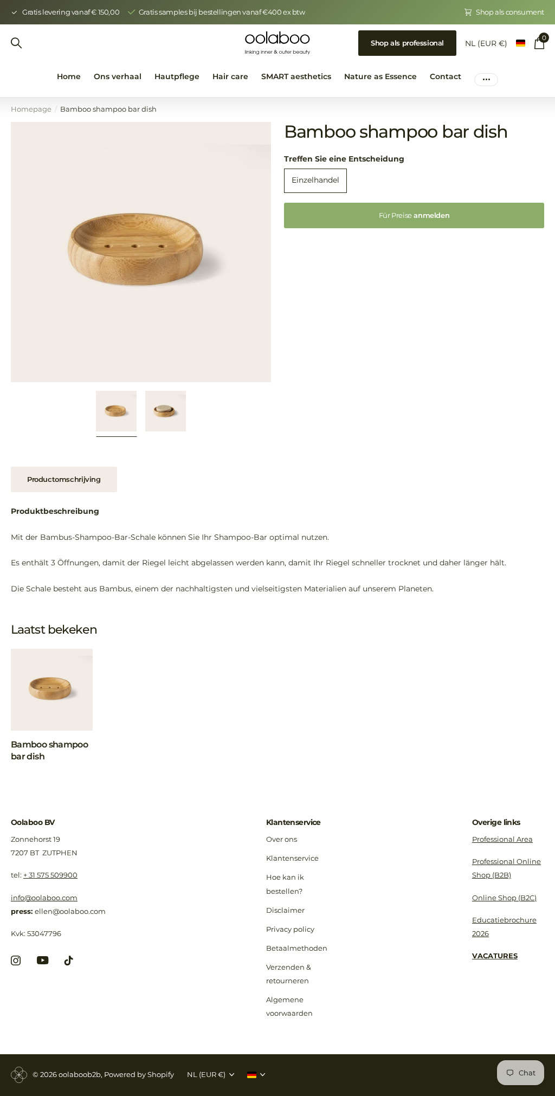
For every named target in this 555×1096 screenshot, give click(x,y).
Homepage (31, 109)
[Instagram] (16, 960)
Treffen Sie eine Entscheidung (344, 159)
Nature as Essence (380, 76)
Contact (445, 76)
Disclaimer (285, 910)
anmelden (414, 215)
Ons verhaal (117, 76)
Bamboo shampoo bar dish (49, 750)
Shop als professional (407, 42)
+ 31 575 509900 (50, 875)
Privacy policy (290, 929)
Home (69, 76)
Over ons (281, 839)
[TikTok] (68, 960)
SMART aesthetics (296, 76)
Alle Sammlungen (176, 83)
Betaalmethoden (296, 948)
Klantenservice (293, 822)
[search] (16, 43)
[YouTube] (42, 960)
